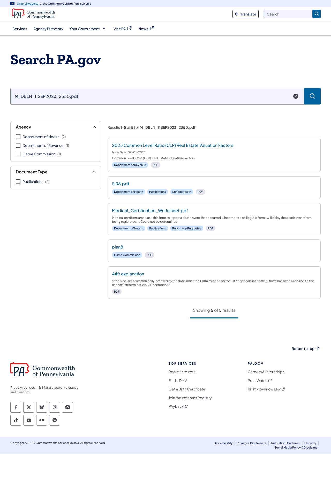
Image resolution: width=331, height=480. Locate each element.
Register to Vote (182, 372)
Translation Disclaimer (285, 443)
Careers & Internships (266, 372)
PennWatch (257, 380)
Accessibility (223, 443)
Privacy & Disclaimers (251, 443)
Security (310, 443)
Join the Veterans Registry (190, 398)
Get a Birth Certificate (187, 389)
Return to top (303, 348)
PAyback (176, 406)
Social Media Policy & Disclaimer (296, 447)
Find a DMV (178, 380)
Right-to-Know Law (264, 389)
